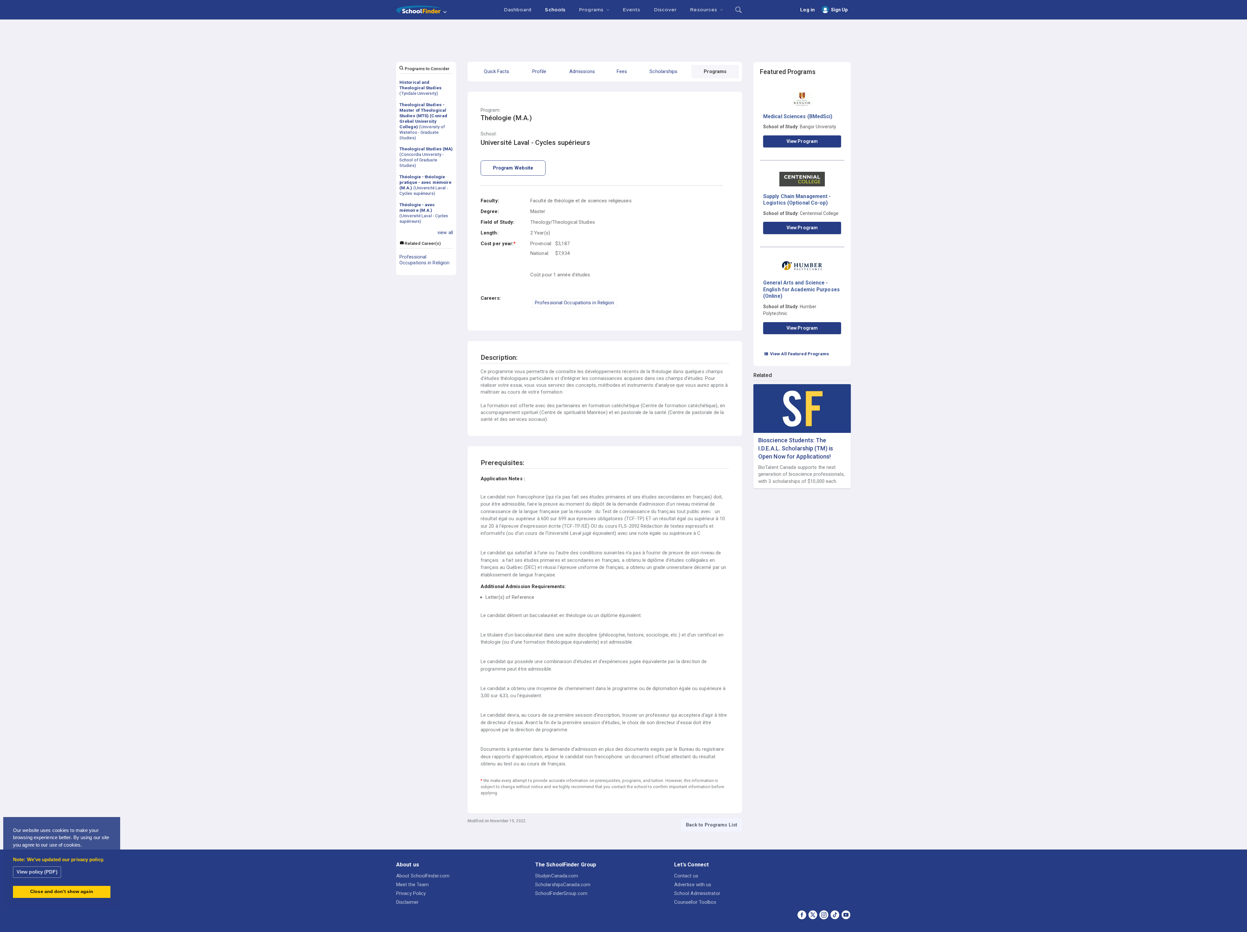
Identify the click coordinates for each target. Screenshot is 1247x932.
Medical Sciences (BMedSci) (798, 116)
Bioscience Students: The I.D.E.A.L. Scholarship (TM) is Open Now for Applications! (795, 448)
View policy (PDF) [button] (37, 872)
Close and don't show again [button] (61, 891)
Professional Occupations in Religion (424, 259)
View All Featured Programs (796, 353)
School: (489, 134)
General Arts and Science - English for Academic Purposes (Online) (801, 289)
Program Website (513, 168)
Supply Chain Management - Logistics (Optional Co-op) (797, 199)
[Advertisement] (623, 37)
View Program (802, 141)
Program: (490, 110)
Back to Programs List (711, 825)
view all (445, 232)
